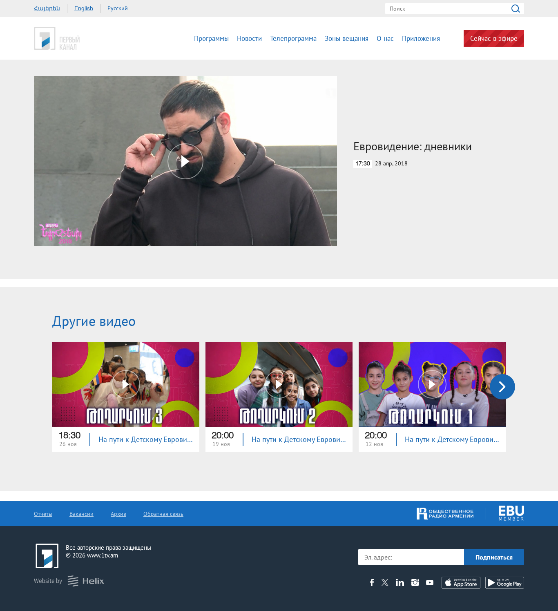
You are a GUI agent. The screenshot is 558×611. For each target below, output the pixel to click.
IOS (461, 583)
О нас (385, 38)
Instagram (415, 582)
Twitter (384, 582)
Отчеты (43, 513)
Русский (117, 8)
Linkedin (400, 582)
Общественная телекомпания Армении (82, 38)
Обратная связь (163, 513)
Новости (249, 38)
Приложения (421, 38)
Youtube (429, 582)
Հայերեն (47, 8)
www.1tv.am (102, 555)
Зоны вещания (346, 38)
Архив (118, 513)
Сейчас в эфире (494, 38)
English (83, 8)
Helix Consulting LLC (69, 580)
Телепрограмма (293, 38)
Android (504, 583)
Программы (211, 38)
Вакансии (81, 513)
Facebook (372, 582)
